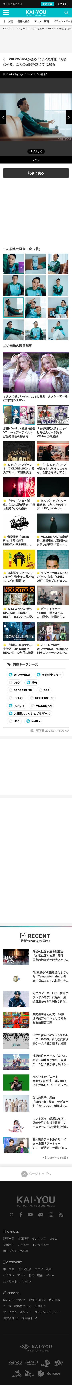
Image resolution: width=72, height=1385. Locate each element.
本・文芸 (8, 1269)
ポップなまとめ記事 (15, 1250)
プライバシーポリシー (17, 1312)
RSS (61, 1214)
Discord (40, 1214)
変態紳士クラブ (51, 674)
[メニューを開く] (6, 13)
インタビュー (37, 28)
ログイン (62, 3)
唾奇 (34, 682)
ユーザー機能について (17, 1306)
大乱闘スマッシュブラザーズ (31, 713)
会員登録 (47, 3)
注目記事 (23, 1238)
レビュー (23, 1244)
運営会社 (8, 1318)
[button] (3, 117)
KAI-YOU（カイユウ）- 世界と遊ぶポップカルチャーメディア (36, 13)
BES (46, 690)
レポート (8, 1244)
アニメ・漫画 (43, 1269)
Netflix (35, 721)
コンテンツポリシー (47, 1312)
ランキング (39, 1238)
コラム (53, 1238)
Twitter (11, 1214)
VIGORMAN (43, 705)
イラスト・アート (14, 1275)
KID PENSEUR (43, 698)
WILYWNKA (21, 674)
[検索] (66, 12)
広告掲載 (54, 1299)
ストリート (21, 28)
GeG (16, 682)
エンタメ (26, 1281)
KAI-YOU (7, 28)
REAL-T (18, 705)
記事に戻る (36, 173)
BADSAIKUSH (22, 690)
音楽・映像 (36, 1275)
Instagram (51, 1214)
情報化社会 (25, 1269)
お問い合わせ (37, 1299)
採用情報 (27, 1318)
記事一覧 (8, 1238)
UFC (16, 721)
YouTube (30, 1214)
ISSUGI (18, 698)
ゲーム (50, 1275)
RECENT (38, 936)
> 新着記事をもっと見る (56, 1157)
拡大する (37, 151)
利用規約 (40, 1306)
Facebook (20, 1214)
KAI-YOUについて (14, 1299)
